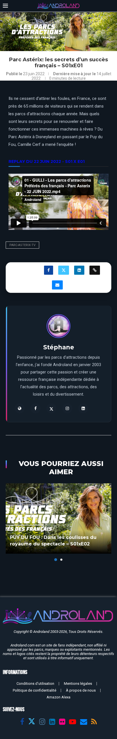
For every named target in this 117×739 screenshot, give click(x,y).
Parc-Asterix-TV (22, 245)
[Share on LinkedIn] (79, 270)
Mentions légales (78, 683)
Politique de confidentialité (34, 690)
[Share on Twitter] (63, 270)
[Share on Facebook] (48, 270)
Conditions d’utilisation (35, 683)
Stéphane (58, 347)
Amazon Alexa (58, 697)
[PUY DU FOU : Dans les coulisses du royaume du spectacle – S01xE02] (58, 518)
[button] (10, 522)
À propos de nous (81, 690)
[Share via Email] (57, 284)
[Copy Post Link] (94, 270)
